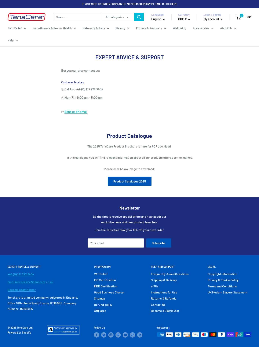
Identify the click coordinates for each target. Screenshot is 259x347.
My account (211, 19)
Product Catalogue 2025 (129, 181)
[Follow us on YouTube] (125, 335)
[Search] (139, 17)
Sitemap (99, 298)
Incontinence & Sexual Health (52, 28)
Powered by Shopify (19, 332)
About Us (226, 28)
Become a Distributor (22, 289)
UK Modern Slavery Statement (227, 292)
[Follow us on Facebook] (96, 335)
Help (11, 40)
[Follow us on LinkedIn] (139, 335)
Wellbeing (179, 28)
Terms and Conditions (222, 286)
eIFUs (155, 286)
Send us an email (75, 111)
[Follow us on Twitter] (103, 335)
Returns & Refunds (163, 298)
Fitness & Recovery (149, 28)
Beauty (120, 28)
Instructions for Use (164, 292)
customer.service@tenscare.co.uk (30, 282)
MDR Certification (105, 286)
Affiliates (100, 310)
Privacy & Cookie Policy (223, 280)
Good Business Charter (109, 292)
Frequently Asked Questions (170, 274)
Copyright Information (222, 274)
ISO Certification (105, 280)
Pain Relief (15, 28)
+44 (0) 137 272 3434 (21, 274)
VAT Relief (101, 274)
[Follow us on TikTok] (132, 335)
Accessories (201, 28)
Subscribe (159, 243)
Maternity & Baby (93, 28)
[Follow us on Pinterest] (118, 335)
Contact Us (158, 304)
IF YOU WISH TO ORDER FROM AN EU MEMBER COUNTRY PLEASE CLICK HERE (129, 4)
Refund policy (103, 304)
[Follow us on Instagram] (111, 335)
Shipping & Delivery (164, 280)
